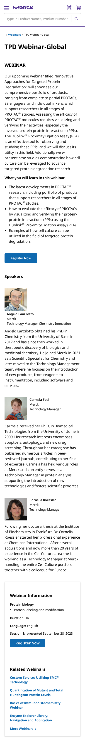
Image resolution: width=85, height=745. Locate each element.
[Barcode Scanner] (69, 7)
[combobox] (42, 18)
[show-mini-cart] (78, 8)
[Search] (76, 18)
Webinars (14, 35)
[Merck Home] (23, 7)
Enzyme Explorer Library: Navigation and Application (31, 717)
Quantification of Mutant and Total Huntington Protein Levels (36, 692)
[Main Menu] (6, 8)
